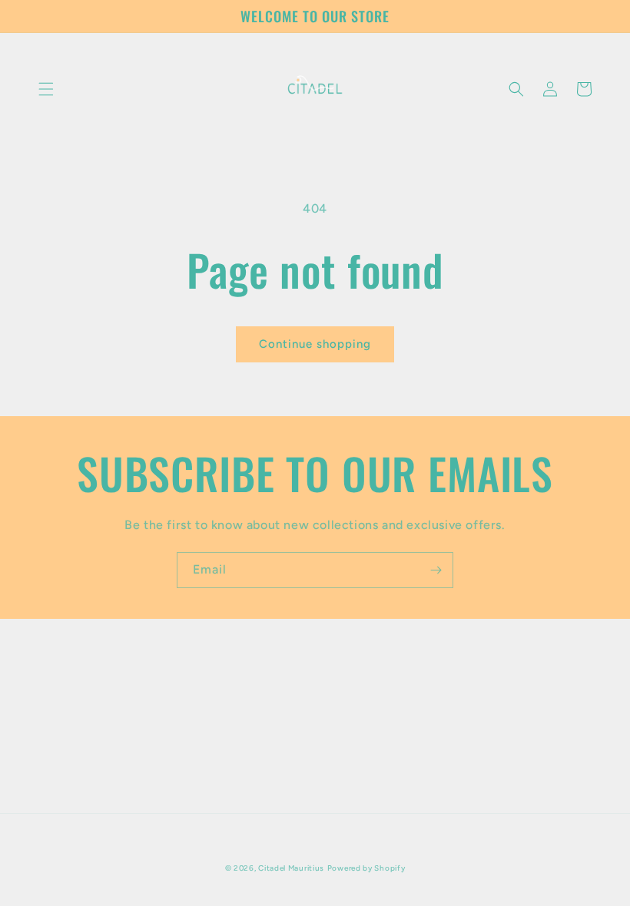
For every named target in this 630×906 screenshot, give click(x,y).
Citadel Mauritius (291, 868)
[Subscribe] (436, 570)
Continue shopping (315, 344)
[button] (46, 89)
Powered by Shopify (366, 868)
